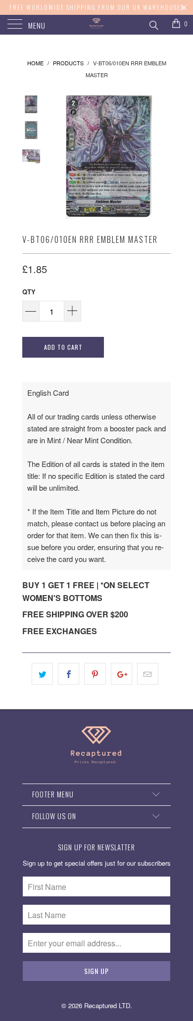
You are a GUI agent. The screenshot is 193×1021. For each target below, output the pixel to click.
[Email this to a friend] (147, 674)
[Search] (153, 24)
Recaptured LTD (107, 1005)
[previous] (57, 157)
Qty (29, 291)
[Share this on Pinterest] (94, 674)
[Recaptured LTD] (96, 25)
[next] (161, 157)
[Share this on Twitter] (42, 674)
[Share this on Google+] (121, 674)
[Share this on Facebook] (68, 674)
